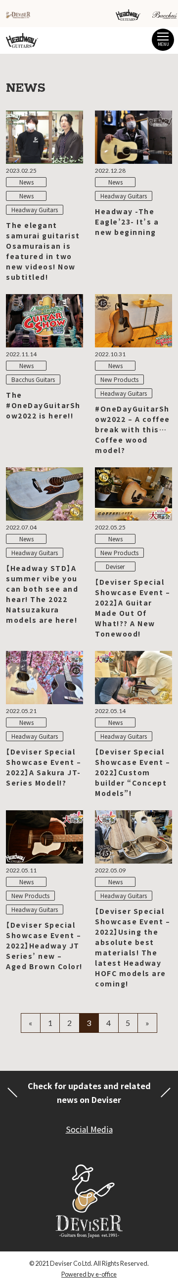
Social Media (89, 1129)
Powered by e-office (89, 1274)
